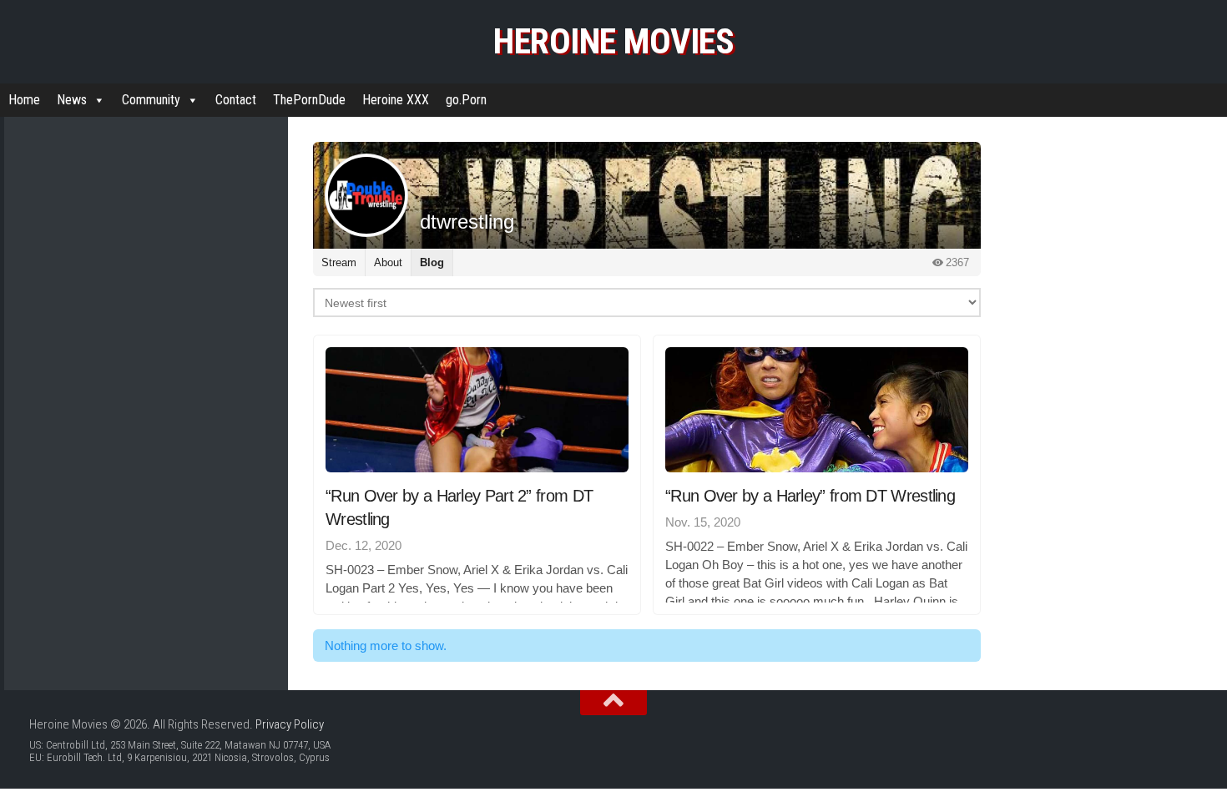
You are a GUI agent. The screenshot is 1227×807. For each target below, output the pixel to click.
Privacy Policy (289, 724)
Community (151, 100)
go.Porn (466, 100)
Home (24, 100)
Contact (235, 100)
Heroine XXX (395, 100)
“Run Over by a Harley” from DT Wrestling (810, 496)
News (72, 100)
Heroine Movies (613, 41)
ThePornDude (309, 100)
